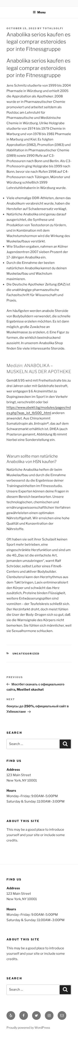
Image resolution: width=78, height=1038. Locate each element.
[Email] (62, 1015)
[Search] (65, 744)
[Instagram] (49, 1015)
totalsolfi (53, 28)
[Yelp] (10, 1015)
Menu (41, 12)
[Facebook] (23, 1015)
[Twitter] (36, 1015)
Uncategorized (26, 653)
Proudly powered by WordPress (28, 1027)
